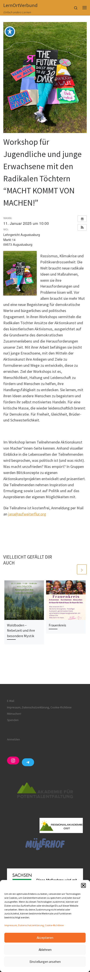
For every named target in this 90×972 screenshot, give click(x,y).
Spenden (13, 720)
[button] (83, 885)
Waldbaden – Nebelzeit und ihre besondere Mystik (21, 630)
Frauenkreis (57, 625)
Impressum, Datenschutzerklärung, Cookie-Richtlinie (34, 925)
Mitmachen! (14, 714)
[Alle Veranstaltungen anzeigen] (82, 218)
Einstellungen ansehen (45, 962)
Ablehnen (45, 950)
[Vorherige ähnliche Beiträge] (71, 569)
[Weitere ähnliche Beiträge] (82, 569)
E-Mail (10, 701)
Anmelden (13, 739)
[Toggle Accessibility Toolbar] (10, 31)
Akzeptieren (45, 938)
